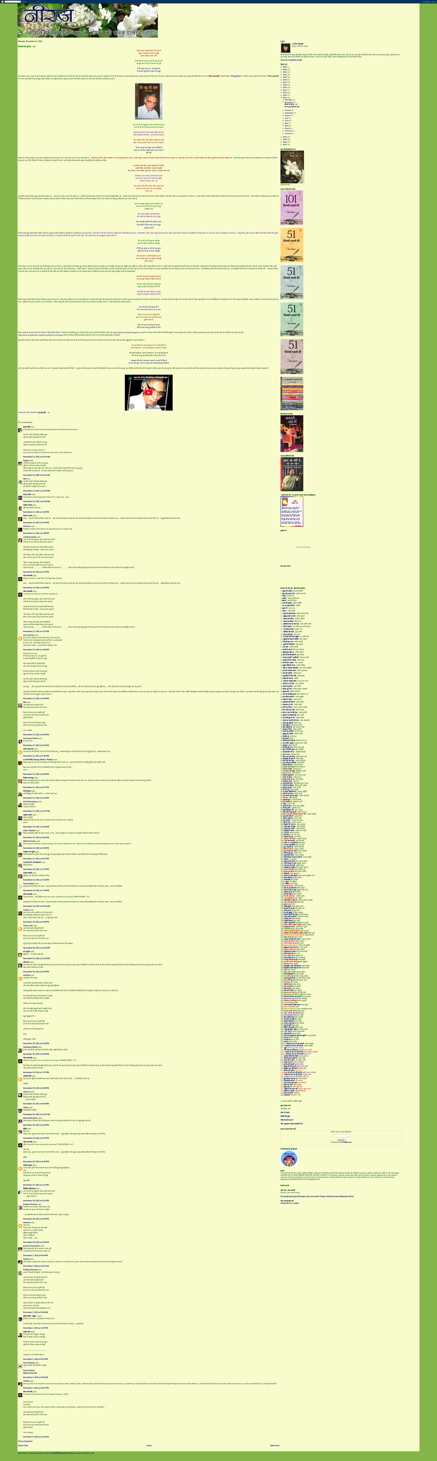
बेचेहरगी (286, 873)
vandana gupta (29, 537)
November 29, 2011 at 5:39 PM (36, 1242)
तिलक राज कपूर (28, 778)
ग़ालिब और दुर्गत (289, 1070)
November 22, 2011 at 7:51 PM (36, 880)
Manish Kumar (29, 841)
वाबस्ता (286, 859)
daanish (26, 1222)
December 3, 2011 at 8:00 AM (35, 1377)
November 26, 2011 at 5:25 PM (36, 1125)
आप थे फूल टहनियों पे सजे (292, 107)
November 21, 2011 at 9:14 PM (36, 798)
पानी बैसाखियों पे (289, 974)
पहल (284, 804)
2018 (285, 80)
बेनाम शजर (287, 910)
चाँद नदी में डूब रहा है (289, 812)
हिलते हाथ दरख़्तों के (290, 1058)
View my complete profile (291, 60)
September (289, 113)
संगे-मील (286, 834)
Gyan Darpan (29, 1363)
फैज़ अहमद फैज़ (289, 1017)
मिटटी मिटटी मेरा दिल (291, 914)
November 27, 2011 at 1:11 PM (36, 1185)
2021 (285, 75)
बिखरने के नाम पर (289, 824)
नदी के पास (286, 822)
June (287, 120)
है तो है (287, 832)
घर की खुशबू (288, 912)
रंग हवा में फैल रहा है (290, 960)
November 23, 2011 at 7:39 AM (36, 890)
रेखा (24, 702)
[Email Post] (48, 412)
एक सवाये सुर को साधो (290, 796)
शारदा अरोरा (27, 494)
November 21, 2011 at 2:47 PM (36, 572)
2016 (285, 85)
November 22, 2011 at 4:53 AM (36, 837)
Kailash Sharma (30, 1204)
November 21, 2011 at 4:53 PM (36, 735)
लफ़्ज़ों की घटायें (289, 855)
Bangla (302, 1196)
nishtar (26, 1259)
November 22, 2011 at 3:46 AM (36, 827)
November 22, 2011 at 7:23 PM (36, 869)
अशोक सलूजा (27, 1165)
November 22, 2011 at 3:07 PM (36, 859)
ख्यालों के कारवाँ (289, 908)
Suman (26, 910)
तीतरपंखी (287, 880)
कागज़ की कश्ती (289, 1064)
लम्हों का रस (288, 1062)
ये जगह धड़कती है (289, 845)
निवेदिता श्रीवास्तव (29, 1189)
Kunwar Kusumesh (31, 1246)
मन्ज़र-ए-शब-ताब (289, 1023)
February (288, 131)
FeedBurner (346, 1142)
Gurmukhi (315, 1196)
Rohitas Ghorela (30, 1270)
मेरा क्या (285, 647)
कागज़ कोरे (286, 808)
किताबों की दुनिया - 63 (291, 104)
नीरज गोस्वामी (27, 576)
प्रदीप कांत (26, 1332)
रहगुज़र (285, 745)
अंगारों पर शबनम (288, 785)
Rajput (26, 460)
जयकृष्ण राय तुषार (29, 852)
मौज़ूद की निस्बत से (290, 1066)
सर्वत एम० (26, 962)
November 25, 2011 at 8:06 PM (36, 1088)
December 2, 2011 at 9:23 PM (35, 1359)
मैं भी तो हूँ (286, 789)
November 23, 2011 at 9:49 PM (36, 922)
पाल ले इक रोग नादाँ (290, 851)
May (287, 123)
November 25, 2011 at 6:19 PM (36, 1043)
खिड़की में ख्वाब (289, 830)
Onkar (25, 1107)
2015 (285, 87)
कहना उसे (287, 988)
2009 (285, 139)
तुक (285, 1048)
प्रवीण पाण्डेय (27, 505)
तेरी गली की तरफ (288, 761)
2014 (285, 90)
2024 (285, 69)
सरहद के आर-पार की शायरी (295, 1044)
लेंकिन (288, 884)
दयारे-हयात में (288, 953)
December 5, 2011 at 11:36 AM (36, 1437)
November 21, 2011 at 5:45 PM (36, 756)
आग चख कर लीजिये (289, 763)
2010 (285, 137)
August (288, 115)
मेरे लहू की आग (287, 747)
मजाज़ (286, 1042)
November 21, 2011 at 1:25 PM (36, 523)
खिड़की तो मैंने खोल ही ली (292, 968)
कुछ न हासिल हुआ (289, 749)
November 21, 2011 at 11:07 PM (36, 811)
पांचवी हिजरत (288, 921)
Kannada (335, 1196)
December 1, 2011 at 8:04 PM (35, 1255)
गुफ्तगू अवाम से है (289, 861)
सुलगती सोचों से (288, 816)
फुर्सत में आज (287, 806)
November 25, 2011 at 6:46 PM (36, 1054)
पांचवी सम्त (287, 919)
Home (149, 1446)
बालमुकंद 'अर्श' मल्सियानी (292, 966)
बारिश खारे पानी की (289, 740)
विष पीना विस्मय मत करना (292, 996)
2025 (285, 67)
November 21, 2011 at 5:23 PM (36, 745)
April (287, 126)
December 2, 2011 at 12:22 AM (36, 1266)
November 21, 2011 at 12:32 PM (36, 491)
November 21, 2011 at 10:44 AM (36, 457)
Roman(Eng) (286, 1196)
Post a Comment (25, 1441)
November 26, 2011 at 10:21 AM (36, 1114)
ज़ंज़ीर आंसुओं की (289, 923)
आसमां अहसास (288, 818)
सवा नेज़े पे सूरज (289, 1060)
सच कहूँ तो (286, 725)
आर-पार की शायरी (295, 1072)
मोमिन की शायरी (289, 1027)
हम (285, 904)
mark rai (26, 1092)
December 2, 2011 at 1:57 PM (35, 1328)
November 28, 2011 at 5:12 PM (36, 1201)
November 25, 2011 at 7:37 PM (36, 1072)
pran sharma (28, 635)
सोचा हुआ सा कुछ (289, 826)
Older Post (274, 1446)
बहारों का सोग (288, 1085)
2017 (285, 82)
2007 (285, 144)
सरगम (286, 1037)
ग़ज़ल (284, 596)
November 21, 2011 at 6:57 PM (36, 787)
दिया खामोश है (287, 727)
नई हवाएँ (286, 1095)
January (288, 133)
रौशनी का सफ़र (288, 793)
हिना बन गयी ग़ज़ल (289, 757)
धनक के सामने (288, 1093)
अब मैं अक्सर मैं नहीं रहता (292, 1005)
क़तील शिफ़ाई (288, 1021)
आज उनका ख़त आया (290, 1083)
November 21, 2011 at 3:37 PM (36, 631)
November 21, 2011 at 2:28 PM (36, 533)
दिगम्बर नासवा (27, 516)
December (289, 100)
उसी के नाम (287, 984)
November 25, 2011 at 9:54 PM (36, 1104)
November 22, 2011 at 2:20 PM (36, 848)
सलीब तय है (288, 892)
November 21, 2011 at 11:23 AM (36, 475)
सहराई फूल (286, 800)
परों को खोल (288, 894)
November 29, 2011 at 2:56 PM (36, 1219)
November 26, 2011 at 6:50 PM (36, 1162)
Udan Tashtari (29, 830)
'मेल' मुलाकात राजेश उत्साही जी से (292, 1124)
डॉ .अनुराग (26, 951)
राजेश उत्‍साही (27, 873)
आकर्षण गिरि (27, 1076)
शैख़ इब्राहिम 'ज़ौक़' (291, 1029)
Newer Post (23, 1446)
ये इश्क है (287, 1040)
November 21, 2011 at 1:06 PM (36, 512)
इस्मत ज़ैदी (26, 427)
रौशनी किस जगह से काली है (293, 857)
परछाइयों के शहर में (289, 759)
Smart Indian (28, 884)
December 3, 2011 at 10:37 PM (36, 1388)
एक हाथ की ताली (289, 865)
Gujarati (295, 1196)
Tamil (328, 1196)
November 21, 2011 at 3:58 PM (36, 698)
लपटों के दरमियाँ (288, 731)
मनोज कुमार (27, 791)
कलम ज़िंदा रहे (288, 958)
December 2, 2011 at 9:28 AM (35, 1312)
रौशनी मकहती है (288, 775)
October (288, 110)
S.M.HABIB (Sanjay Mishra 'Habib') (38, 760)
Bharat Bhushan (30, 1118)
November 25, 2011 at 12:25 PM (36, 958)
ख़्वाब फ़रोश (288, 1033)
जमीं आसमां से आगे (290, 863)
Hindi (351, 1196)
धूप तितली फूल (288, 783)
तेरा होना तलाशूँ (289, 1019)
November (289, 102)
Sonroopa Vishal (30, 738)
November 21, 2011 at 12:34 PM (36, 501)
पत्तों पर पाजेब (287, 769)
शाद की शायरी (288, 990)
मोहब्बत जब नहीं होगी (290, 1068)
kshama (26, 526)
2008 (285, 142)
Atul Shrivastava (30, 802)
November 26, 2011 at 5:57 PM (36, 1138)
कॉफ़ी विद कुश (285, 1116)
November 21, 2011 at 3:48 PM (36, 650)
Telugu (323, 1196)
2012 (285, 95)
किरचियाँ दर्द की (289, 1081)
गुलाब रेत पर (288, 1087)
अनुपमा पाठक (27, 815)
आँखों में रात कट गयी (290, 1089)
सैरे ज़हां (285, 738)
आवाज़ (284, 600)
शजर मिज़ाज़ (288, 878)
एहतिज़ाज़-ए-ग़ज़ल (290, 951)
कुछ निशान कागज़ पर (290, 1078)
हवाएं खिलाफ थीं (288, 810)
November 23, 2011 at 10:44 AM (36, 906)
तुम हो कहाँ (287, 1025)
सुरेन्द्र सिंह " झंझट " (30, 1316)
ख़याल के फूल (287, 787)
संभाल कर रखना (289, 828)
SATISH (26, 975)
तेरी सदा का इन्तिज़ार (291, 1050)
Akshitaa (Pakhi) (30, 1047)
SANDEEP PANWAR (32, 862)
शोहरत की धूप (288, 837)
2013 (285, 92)
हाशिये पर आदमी (289, 1091)
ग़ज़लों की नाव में (289, 927)
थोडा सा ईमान (287, 777)
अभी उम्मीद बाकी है (290, 916)
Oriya (308, 1196)
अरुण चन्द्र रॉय (28, 749)
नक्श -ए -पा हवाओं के (290, 843)
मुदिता (25, 1129)
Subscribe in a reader (290, 1203)
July (287, 118)
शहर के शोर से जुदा (290, 890)
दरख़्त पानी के (287, 729)
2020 (285, 77)
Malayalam (343, 1196)
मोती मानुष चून (288, 853)
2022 (285, 72)
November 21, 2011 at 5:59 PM (36, 774)
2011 (285, 98)
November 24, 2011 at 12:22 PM (36, 948)
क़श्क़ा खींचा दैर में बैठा (291, 1056)
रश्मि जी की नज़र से (287, 1120)
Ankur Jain (28, 926)
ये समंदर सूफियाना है (289, 791)
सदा (24, 479)
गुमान (287, 882)
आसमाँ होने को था (288, 751)
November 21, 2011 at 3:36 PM (36, 588)
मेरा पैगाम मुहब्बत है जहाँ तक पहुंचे (294, 1035)
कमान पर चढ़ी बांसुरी (290, 875)
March (287, 128)
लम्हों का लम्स (287, 781)
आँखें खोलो (287, 906)
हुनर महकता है (288, 847)
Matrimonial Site (30, 1373)
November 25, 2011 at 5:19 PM (36, 972)
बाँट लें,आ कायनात (290, 888)
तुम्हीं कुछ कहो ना (288, 652)
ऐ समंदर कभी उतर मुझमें (291, 636)
